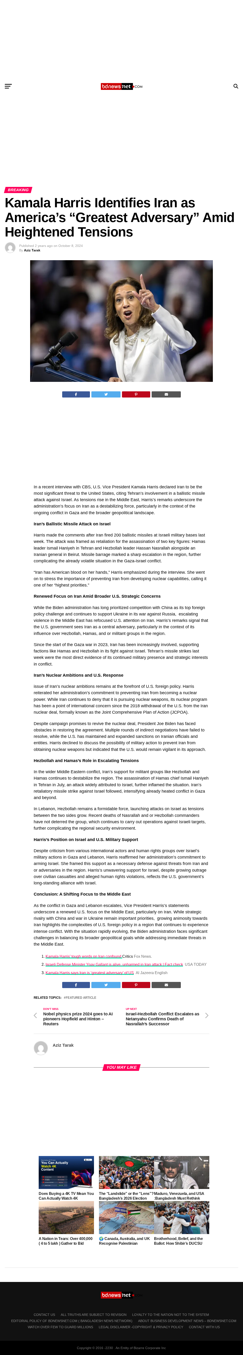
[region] (121, 40)
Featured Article (81, 997)
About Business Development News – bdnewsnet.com (187, 1321)
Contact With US (204, 1327)
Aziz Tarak (32, 250)
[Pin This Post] (136, 394)
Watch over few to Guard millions (60, 1327)
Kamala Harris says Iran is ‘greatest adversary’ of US (90, 973)
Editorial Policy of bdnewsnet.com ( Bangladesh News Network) (71, 1321)
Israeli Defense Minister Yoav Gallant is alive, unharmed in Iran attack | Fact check (114, 964)
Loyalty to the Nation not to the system (170, 1315)
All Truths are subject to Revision (93, 1315)
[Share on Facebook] (76, 394)
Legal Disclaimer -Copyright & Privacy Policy (141, 1327)
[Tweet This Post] (106, 394)
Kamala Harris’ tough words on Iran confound (84, 956)
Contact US (44, 1315)
